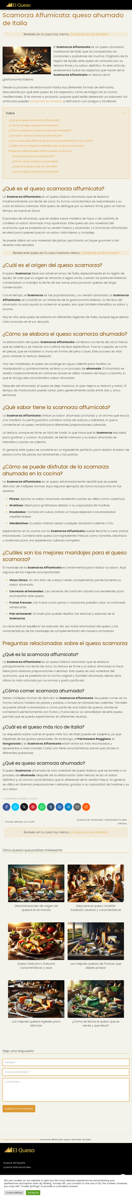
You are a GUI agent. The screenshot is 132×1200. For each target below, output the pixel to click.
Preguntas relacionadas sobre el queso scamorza (40, 151)
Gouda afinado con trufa (20, 821)
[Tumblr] (51, 807)
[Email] (77, 807)
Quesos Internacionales (17, 1167)
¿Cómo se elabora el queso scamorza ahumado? (40, 130)
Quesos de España (14, 1162)
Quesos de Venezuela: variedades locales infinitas (102, 821)
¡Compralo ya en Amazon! (89, 34)
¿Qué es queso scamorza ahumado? (35, 171)
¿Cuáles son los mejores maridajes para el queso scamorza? (47, 146)
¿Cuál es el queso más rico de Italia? (35, 166)
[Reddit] (86, 807)
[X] (24, 807)
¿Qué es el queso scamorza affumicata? (34, 120)
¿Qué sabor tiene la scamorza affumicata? (36, 135)
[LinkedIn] (59, 807)
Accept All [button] (33, 1192)
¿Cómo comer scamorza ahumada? (35, 161)
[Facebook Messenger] (15, 807)
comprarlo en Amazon (46, 101)
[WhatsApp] (42, 807)
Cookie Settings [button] (14, 1192)
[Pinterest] (33, 807)
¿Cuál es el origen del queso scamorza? (34, 125)
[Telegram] (68, 807)
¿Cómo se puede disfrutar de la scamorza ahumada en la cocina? (51, 141)
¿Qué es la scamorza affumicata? (33, 156)
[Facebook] (6, 807)
